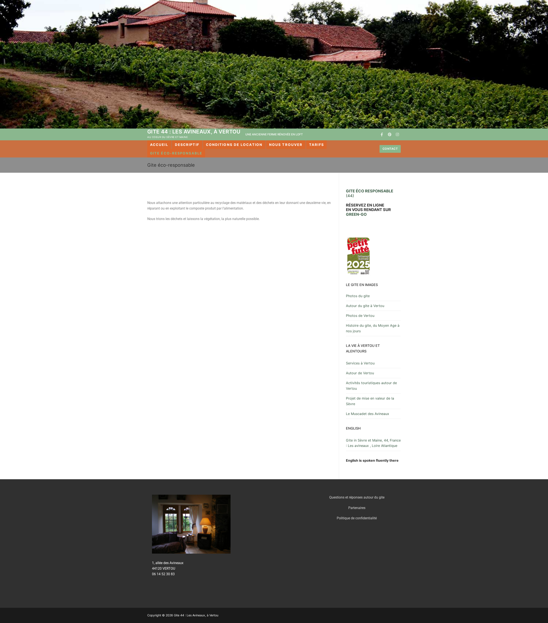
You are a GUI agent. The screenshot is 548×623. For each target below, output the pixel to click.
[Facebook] (381, 134)
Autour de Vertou (360, 373)
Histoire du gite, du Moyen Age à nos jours (372, 328)
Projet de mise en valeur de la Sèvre (370, 401)
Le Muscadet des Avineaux (367, 414)
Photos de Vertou (360, 315)
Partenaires (356, 508)
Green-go (356, 214)
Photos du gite (358, 296)
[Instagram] (397, 134)
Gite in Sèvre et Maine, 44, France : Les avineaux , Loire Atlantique (373, 443)
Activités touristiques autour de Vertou (371, 386)
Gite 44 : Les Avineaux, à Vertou (194, 132)
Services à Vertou (360, 363)
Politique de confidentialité (357, 518)
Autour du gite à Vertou (365, 306)
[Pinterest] (389, 134)
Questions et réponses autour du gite (356, 497)
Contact (390, 148)
